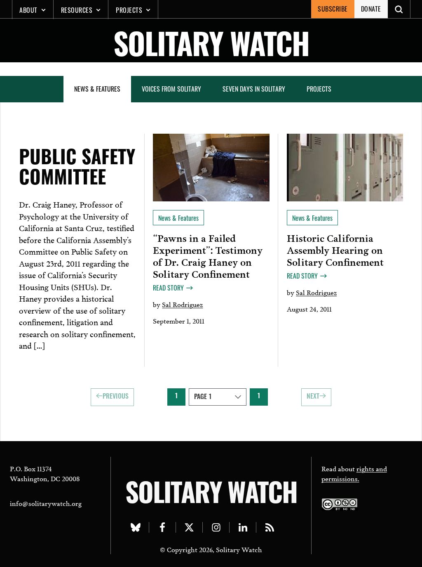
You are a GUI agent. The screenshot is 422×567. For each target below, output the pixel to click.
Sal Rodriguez (182, 304)
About (28, 10)
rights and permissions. (354, 473)
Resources (77, 10)
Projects (129, 10)
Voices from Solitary (171, 89)
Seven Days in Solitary (254, 89)
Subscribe (333, 9)
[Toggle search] (399, 9)
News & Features (97, 89)
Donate (371, 9)
